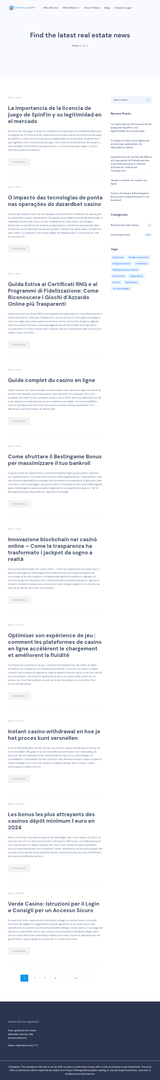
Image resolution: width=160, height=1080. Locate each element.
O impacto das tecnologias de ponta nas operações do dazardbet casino (55, 201)
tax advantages (121, 288)
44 (76, 978)
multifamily (142, 263)
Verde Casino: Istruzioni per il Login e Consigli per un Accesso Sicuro (53, 907)
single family (136, 276)
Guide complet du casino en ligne (51, 380)
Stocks (116, 282)
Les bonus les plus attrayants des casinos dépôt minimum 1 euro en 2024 (51, 821)
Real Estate (119, 276)
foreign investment (139, 257)
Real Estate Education (125, 225)
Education (118, 257)
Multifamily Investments (125, 269)
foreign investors (121, 263)
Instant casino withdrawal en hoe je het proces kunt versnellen (54, 735)
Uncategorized (120, 234)
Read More (19, 162)
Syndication (131, 282)
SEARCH (148, 100)
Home (75, 45)
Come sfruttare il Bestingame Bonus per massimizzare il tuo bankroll (55, 460)
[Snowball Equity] (22, 7)
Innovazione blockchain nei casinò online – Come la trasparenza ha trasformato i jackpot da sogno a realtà (52, 549)
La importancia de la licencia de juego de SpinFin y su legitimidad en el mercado (55, 115)
